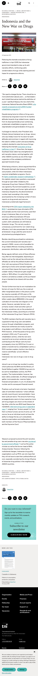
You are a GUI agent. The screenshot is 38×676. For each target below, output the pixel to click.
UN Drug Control (8, 11)
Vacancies (6, 611)
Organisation (7, 595)
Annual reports (25, 603)
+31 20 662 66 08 (7, 641)
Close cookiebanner (34, 652)
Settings (22, 669)
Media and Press (26, 595)
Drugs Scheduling (17, 12)
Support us (24, 607)
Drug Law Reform (23, 11)
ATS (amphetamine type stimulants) (15, 478)
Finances (23, 599)
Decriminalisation (9, 14)
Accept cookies (9, 669)
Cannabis (5, 12)
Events (4, 599)
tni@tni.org (22, 641)
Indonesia (5, 16)
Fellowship (6, 603)
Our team (5, 607)
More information (6, 673)
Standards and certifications (25, 611)
